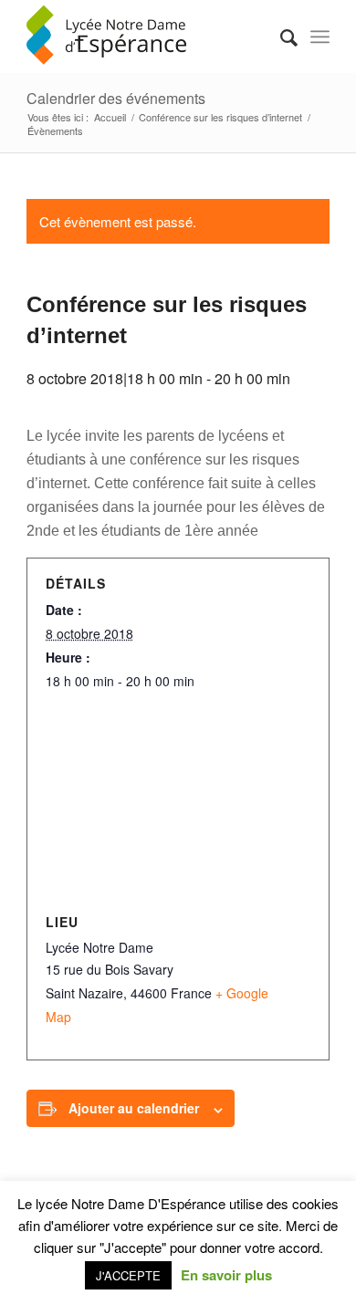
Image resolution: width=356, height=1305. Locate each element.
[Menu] (320, 36)
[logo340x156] (147, 36)
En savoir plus (226, 1275)
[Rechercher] (280, 36)
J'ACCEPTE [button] (128, 1275)
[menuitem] (280, 36)
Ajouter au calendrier (133, 1108)
